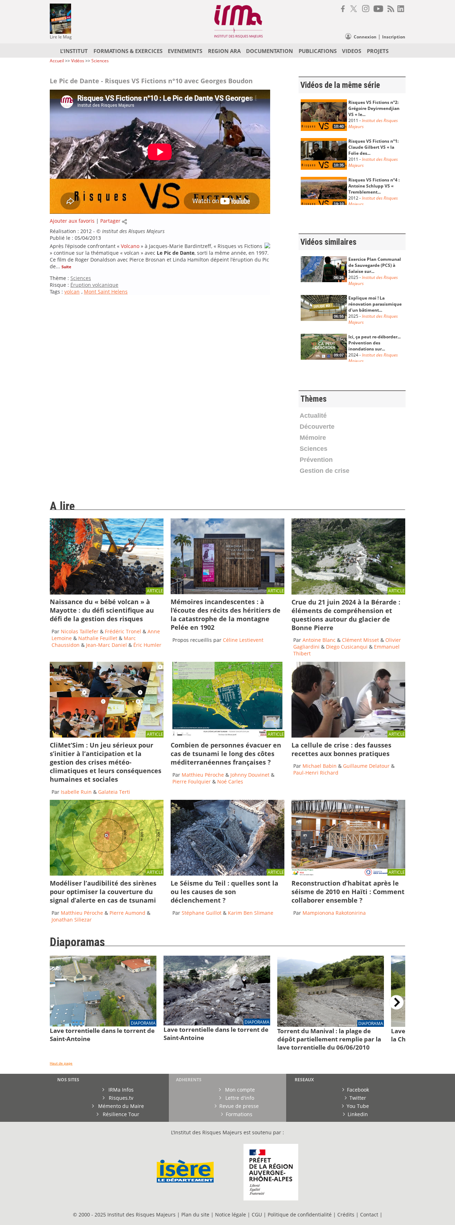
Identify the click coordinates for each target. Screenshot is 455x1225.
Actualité (313, 415)
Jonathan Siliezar (72, 919)
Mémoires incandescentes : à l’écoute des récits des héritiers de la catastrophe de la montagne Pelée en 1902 (225, 614)
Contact (370, 1214)
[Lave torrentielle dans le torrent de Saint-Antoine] (103, 1024)
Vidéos (78, 61)
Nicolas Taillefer (79, 631)
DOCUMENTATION (269, 50)
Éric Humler (147, 644)
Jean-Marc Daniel (106, 644)
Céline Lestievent (243, 640)
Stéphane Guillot (201, 912)
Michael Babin (320, 765)
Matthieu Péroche (203, 774)
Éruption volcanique (94, 284)
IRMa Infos (120, 1089)
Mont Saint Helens (106, 291)
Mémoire (313, 437)
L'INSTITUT (74, 50)
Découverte (317, 426)
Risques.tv (120, 1097)
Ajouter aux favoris (72, 220)
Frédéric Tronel (123, 631)
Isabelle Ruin (76, 791)
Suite (66, 266)
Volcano (130, 246)
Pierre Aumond (128, 912)
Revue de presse (239, 1106)
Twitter (357, 1097)
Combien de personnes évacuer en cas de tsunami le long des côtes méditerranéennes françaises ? (226, 753)
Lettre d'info (239, 1097)
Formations (239, 1114)
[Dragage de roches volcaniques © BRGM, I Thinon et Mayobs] (107, 592)
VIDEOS (351, 50)
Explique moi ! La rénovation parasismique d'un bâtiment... (375, 304)
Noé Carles (230, 781)
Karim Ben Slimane (250, 912)
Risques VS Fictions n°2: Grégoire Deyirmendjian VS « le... (374, 108)
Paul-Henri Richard (315, 772)
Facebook (358, 1089)
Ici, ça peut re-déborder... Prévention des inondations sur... (374, 343)
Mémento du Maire (120, 1106)
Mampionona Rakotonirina (334, 912)
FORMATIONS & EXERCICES (127, 50)
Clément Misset (360, 640)
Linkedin (358, 1114)
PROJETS (378, 50)
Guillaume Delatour (367, 765)
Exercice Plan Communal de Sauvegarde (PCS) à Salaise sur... (374, 265)
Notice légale (230, 1214)
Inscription (393, 37)
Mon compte (239, 1089)
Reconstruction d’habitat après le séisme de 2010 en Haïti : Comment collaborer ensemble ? (348, 891)
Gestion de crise (324, 470)
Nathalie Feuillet (97, 638)
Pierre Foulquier (191, 781)
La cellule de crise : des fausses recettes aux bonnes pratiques (341, 749)
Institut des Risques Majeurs (133, 231)
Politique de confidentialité (300, 1214)
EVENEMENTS (185, 50)
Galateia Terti (114, 791)
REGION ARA (224, 50)
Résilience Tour (120, 1114)
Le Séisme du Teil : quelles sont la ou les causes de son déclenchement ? (224, 891)
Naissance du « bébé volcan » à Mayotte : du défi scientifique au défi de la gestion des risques (102, 610)
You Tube (358, 1106)
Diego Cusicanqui (347, 646)
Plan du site (195, 1214)
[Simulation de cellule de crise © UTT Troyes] (348, 735)
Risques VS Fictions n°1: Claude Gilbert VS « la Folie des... (373, 147)
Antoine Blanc (319, 640)
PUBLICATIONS (318, 50)
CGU (257, 1214)
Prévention (316, 459)
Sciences (100, 61)
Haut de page (61, 1063)
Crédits (345, 1214)
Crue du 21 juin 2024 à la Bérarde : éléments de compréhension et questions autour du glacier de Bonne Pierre (345, 615)
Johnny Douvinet (249, 774)
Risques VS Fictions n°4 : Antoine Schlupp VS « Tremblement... (374, 186)
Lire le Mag (61, 37)
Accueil (57, 61)
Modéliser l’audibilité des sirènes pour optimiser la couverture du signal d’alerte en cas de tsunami (103, 891)
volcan (72, 291)
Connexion (365, 37)
